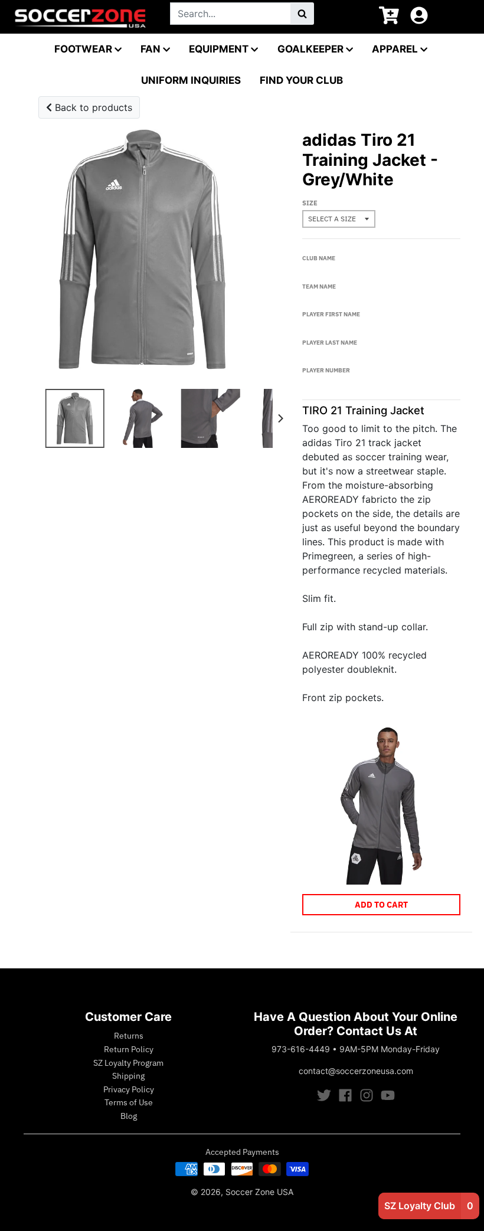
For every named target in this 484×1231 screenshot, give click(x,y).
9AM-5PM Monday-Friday (389, 1049)
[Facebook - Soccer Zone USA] (345, 1095)
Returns (128, 1035)
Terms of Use (128, 1102)
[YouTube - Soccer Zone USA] (388, 1095)
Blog (128, 1116)
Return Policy (128, 1049)
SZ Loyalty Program (128, 1063)
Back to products (92, 107)
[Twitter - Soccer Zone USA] (324, 1095)
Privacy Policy (128, 1089)
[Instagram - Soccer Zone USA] (366, 1095)
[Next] (280, 418)
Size (310, 203)
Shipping (128, 1075)
